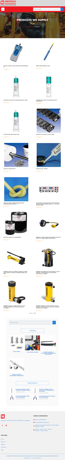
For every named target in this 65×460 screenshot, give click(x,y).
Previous (31, 313)
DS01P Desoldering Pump (43, 65)
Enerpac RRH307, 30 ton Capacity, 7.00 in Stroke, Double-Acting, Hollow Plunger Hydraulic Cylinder (47, 307)
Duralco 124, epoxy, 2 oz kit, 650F (45, 134)
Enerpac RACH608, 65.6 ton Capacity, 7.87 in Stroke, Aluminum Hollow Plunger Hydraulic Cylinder (48, 272)
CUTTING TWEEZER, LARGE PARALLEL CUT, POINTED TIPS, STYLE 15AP (46, 390)
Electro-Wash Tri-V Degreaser (12, 237)
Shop (32, 27)
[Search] (62, 9)
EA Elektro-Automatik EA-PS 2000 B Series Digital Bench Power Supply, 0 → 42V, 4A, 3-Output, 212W (48, 204)
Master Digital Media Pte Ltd (51, 456)
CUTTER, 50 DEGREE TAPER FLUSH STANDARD (22, 397)
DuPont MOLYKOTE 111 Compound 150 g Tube (15, 100)
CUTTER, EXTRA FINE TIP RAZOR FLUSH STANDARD (47, 397)
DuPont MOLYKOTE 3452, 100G (11, 134)
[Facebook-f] (2, 425)
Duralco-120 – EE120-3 (42, 168)
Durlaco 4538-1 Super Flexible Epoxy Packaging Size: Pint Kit (14, 203)
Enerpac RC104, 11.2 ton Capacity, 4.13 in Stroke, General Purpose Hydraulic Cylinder (14, 307)
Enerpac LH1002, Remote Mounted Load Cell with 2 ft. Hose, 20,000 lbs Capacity (48, 238)
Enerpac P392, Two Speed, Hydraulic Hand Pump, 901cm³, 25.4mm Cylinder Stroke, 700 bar (15, 272)
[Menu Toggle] (2, 9)
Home (27, 27)
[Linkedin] (6, 425)
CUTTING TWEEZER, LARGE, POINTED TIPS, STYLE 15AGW (23, 390)
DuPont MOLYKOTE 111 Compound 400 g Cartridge (46, 101)
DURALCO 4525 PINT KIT (10, 168)
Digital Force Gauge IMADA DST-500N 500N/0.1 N (16, 66)
